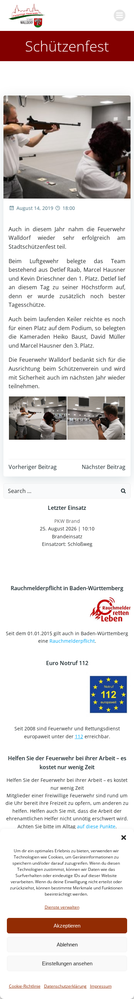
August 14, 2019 (34, 208)
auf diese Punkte (96, 826)
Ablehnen (67, 944)
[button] (123, 837)
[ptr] (38, 418)
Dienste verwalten (62, 907)
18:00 (69, 208)
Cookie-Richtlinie (25, 986)
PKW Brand (67, 521)
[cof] (96, 418)
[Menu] (119, 15)
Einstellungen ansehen (67, 963)
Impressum (101, 986)
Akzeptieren (67, 926)
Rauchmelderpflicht (72, 641)
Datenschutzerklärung (65, 986)
